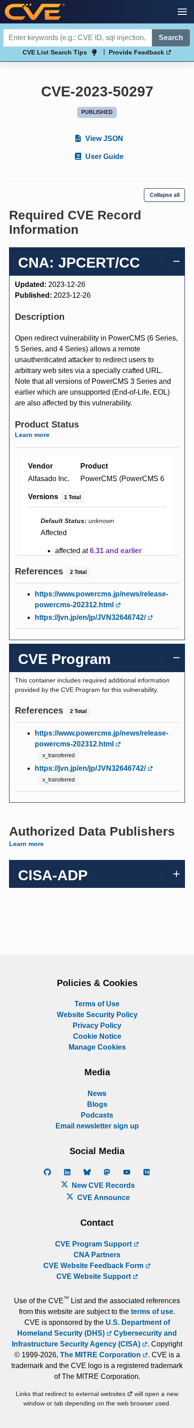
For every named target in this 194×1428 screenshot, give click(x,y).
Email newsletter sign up (97, 1126)
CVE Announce (102, 1197)
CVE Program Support (94, 1244)
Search (171, 37)
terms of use (152, 1311)
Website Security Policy (97, 1015)
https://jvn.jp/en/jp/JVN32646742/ (91, 617)
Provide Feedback (137, 52)
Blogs (97, 1104)
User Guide (103, 156)
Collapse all (165, 195)
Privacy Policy (97, 1025)
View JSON (103, 138)
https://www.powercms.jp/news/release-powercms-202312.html (101, 599)
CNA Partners (97, 1255)
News (97, 1093)
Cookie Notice (97, 1036)
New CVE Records (102, 1185)
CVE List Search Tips (55, 52)
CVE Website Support (94, 1276)
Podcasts (97, 1115)
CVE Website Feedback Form (94, 1265)
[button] (182, 12)
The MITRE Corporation (101, 1355)
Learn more (32, 434)
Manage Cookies (97, 1047)
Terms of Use (97, 1004)
